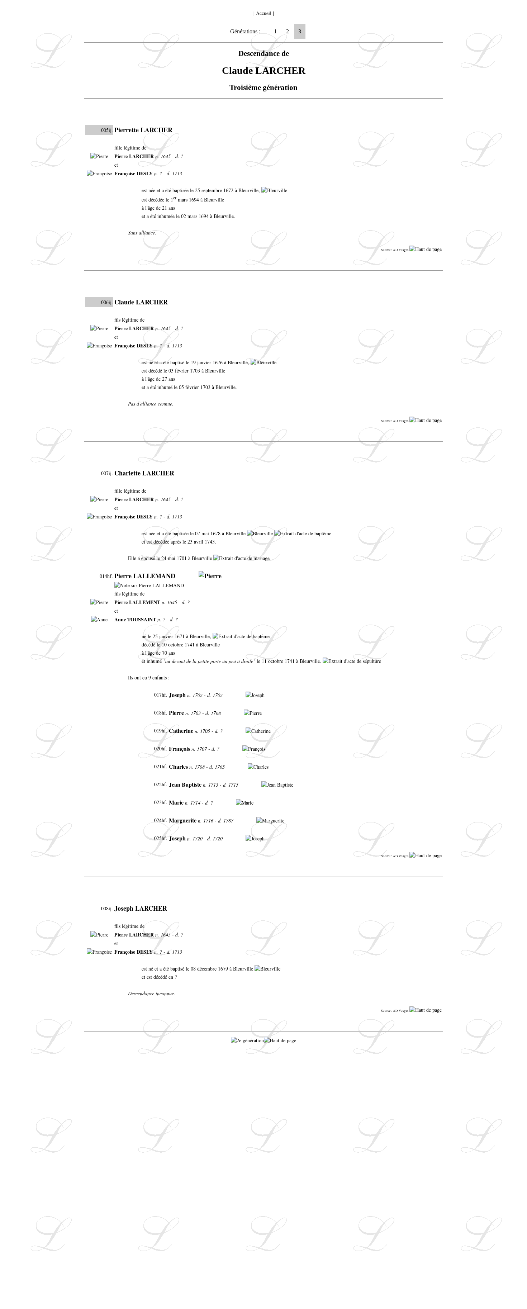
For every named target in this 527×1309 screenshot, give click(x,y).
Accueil (263, 13)
